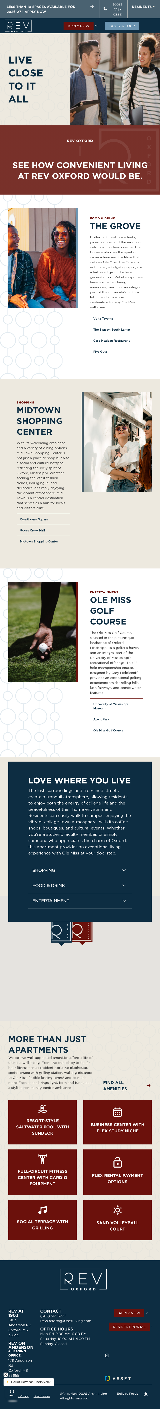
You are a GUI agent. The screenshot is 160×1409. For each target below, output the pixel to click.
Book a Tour (122, 26)
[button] (144, 6)
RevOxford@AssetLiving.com (65, 1321)
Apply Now (78, 26)
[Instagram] (107, 1355)
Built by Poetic (127, 1393)
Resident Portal (129, 1327)
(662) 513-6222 (53, 1316)
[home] (18, 26)
